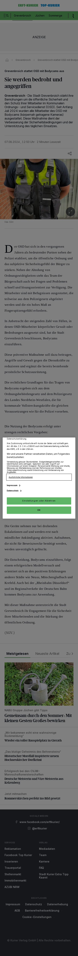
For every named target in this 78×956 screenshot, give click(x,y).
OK (39, 510)
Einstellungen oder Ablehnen (38, 500)
